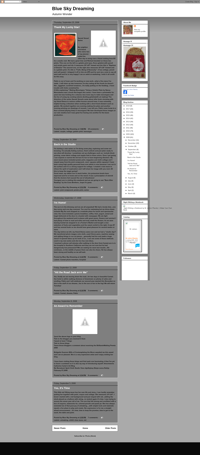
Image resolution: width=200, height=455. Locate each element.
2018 (128, 106)
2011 (128, 128)
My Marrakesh (59, 368)
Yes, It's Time (62, 388)
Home (85, 428)
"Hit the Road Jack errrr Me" (71, 272)
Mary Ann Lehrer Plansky (130, 89)
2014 (128, 118)
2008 (128, 137)
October (131, 146)
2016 (128, 112)
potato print (78, 190)
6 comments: (93, 257)
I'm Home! (60, 202)
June (130, 184)
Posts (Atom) (90, 436)
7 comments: (93, 417)
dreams (69, 293)
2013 (128, 121)
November (132, 143)
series (86, 190)
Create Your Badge (128, 95)
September (132, 149)
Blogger (113, 450)
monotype (88, 131)
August (130, 178)
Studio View (79, 368)
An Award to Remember (68, 305)
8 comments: (93, 375)
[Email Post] (103, 129)
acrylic (63, 131)
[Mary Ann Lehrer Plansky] (125, 93)
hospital (82, 260)
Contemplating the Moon (85, 352)
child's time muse (76, 420)
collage (69, 131)
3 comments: (93, 290)
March (130, 193)
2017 (128, 109)
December (132, 140)
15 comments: (94, 129)
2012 (128, 125)
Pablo (75, 293)
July (129, 181)
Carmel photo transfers (69, 260)
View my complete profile (140, 30)
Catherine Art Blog (64, 366)
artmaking (64, 420)
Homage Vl (128, 45)
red (85, 420)
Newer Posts (60, 428)
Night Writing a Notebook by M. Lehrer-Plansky (141, 208)
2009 (128, 134)
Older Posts (110, 428)
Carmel (63, 293)
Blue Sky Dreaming (73, 8)
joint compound (66, 190)
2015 (128, 115)
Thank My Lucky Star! (67, 27)
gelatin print (78, 131)
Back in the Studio (65, 144)
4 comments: (93, 187)
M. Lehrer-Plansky (132, 238)
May (129, 187)
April (130, 190)
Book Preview (129, 249)
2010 (128, 131)
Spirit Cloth (69, 368)
